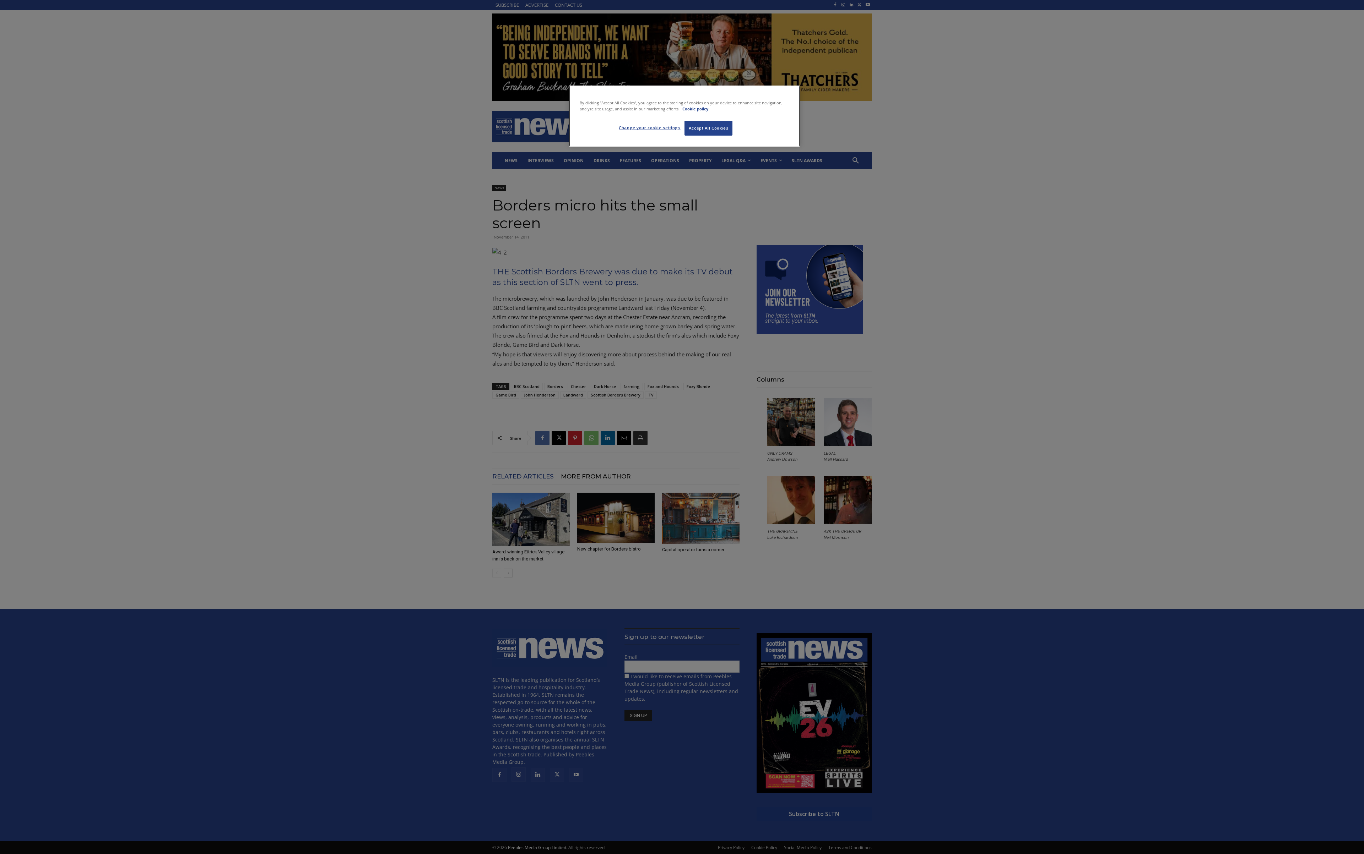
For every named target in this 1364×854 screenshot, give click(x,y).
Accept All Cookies (708, 128)
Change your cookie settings (649, 127)
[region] (684, 116)
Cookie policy (695, 108)
